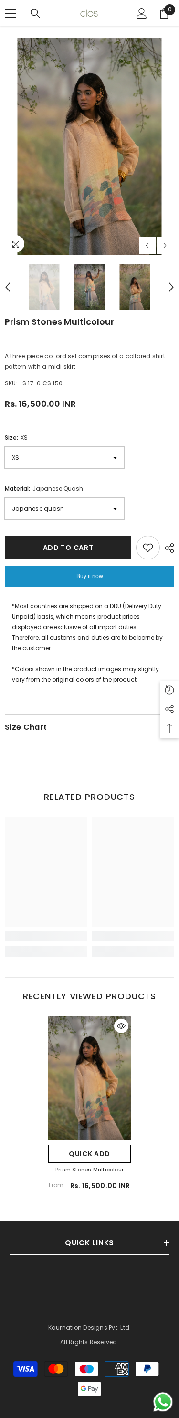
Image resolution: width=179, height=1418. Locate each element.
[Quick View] (121, 1026)
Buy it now (89, 576)
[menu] (10, 13)
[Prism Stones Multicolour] (89, 1078)
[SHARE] (167, 548)
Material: (44, 489)
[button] (147, 245)
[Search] (35, 13)
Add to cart (68, 547)
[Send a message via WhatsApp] (163, 1402)
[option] (89, 146)
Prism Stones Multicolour (89, 1169)
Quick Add (89, 1154)
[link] (46, 936)
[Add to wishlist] (148, 547)
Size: (16, 438)
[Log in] (142, 13)
